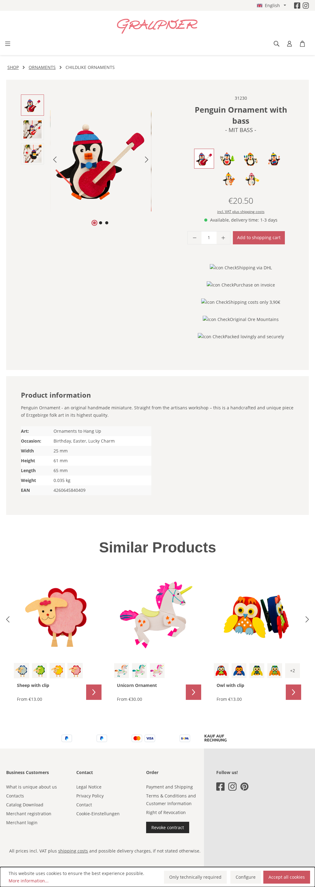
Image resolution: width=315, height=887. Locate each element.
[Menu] (7, 43)
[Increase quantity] (223, 237)
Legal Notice (89, 787)
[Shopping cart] (302, 43)
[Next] (146, 161)
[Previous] (54, 161)
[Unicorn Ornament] (157, 614)
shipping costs (73, 851)
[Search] (276, 43)
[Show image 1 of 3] (94, 222)
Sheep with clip (33, 685)
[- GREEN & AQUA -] (139, 670)
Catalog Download (24, 805)
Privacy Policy (90, 796)
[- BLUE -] (21, 670)
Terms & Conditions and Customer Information (171, 799)
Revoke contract (167, 827)
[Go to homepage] (157, 26)
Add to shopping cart (259, 237)
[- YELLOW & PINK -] (157, 670)
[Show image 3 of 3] (106, 222)
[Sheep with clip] (58, 614)
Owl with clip (230, 685)
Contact (84, 805)
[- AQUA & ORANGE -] (121, 670)
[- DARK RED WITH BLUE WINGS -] (239, 670)
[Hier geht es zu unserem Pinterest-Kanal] (244, 786)
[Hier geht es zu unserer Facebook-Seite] (297, 5)
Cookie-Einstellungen (98, 814)
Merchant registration (28, 814)
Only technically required (195, 877)
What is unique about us (31, 787)
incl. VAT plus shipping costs (241, 211)
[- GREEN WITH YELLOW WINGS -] (257, 670)
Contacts (15, 796)
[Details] (94, 692)
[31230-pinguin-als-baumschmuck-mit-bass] (100, 160)
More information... (29, 881)
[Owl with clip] (257, 614)
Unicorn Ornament (137, 685)
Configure (246, 877)
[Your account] (289, 43)
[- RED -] (75, 670)
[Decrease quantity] (194, 237)
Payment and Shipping (169, 787)
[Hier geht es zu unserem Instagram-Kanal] (306, 5)
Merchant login (22, 822)
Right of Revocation (166, 812)
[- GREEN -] (39, 670)
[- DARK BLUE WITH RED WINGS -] (221, 670)
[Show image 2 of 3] (100, 222)
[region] (86, 160)
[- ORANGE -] (57, 670)
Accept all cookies (287, 877)
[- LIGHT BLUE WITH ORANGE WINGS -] (274, 670)
